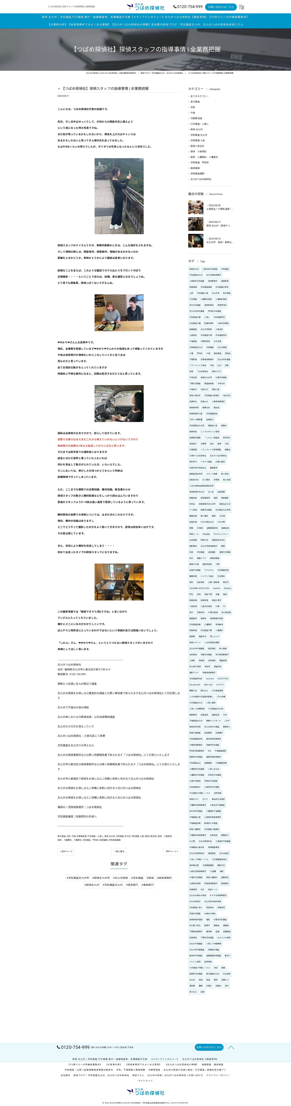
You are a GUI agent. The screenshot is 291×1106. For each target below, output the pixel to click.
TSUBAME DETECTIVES (199, 588)
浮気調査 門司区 (91, 840)
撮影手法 (221, 865)
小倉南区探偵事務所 (212, 817)
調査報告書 (209, 383)
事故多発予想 (195, 727)
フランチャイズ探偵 (197, 365)
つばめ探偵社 (202, 371)
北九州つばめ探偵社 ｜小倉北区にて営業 (81, 735)
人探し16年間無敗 (197, 709)
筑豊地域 (210, 908)
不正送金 (206, 534)
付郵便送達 (82, 836)
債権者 (216, 926)
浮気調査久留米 (222, 287)
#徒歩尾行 (132, 884)
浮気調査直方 (195, 787)
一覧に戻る (119, 851)
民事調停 (193, 889)
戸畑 (208, 353)
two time (210, 679)
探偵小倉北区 (151, 836)
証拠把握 (221, 492)
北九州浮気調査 (223, 359)
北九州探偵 (222, 347)
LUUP (227, 721)
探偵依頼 (193, 522)
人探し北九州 (213, 769)
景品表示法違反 (218, 799)
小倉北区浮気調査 (209, 269)
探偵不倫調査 (195, 733)
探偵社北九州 (224, 504)
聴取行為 (193, 691)
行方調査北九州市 (215, 709)
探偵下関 (208, 594)
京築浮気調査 (195, 914)
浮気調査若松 (221, 335)
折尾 (199, 594)
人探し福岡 (211, 703)
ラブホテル (209, 570)
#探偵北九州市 (101, 878)
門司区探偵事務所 (196, 751)
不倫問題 (193, 450)
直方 (191, 612)
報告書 (192, 986)
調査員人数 (212, 426)
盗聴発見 (225, 877)
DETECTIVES (222, 679)
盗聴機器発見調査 (213, 956)
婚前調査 (217, 353)
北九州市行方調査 (211, 727)
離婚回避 (193, 576)
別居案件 (219, 733)
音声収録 (217, 793)
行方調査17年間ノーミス (199, 968)
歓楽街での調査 (210, 823)
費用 (215, 980)
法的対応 (226, 395)
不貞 (225, 715)
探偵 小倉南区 (165, 836)
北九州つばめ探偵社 (201, 179)
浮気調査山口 (195, 763)
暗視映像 (193, 600)
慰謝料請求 (209, 323)
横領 (223, 968)
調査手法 (202, 636)
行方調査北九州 (195, 703)
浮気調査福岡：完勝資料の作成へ (77, 816)
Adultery (227, 588)
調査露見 (193, 618)
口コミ (205, 799)
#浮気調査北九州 (113, 884)
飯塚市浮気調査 (195, 956)
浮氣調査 (210, 347)
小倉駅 (192, 660)
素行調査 (62, 836)
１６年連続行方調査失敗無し (201, 697)
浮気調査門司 (219, 317)
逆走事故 (200, 582)
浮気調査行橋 (195, 317)
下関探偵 (193, 359)
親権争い (226, 727)
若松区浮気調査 (214, 775)
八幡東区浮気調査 (196, 769)
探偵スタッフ (195, 642)
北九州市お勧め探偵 (212, 901)
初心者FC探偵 (195, 667)
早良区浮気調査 (210, 781)
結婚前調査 (214, 558)
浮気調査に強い (195, 908)
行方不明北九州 (207, 522)
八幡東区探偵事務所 (197, 835)
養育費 (209, 932)
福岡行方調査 (225, 552)
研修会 (192, 504)
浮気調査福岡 (114, 840)
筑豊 (191, 371)
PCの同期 (221, 697)
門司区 (200, 353)
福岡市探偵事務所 (213, 757)
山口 (219, 365)
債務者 (226, 926)
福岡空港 (212, 853)
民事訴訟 (193, 402)
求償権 (216, 480)
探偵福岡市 (205, 498)
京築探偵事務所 (207, 359)
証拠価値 (208, 962)
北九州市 (215, 293)
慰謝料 (218, 986)
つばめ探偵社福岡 (211, 642)
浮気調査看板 (211, 414)
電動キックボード (213, 721)
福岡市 (203, 618)
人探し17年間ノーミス (198, 859)
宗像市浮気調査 (212, 745)
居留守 (207, 926)
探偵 (200, 980)
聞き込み (204, 691)
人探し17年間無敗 (213, 944)
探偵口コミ (194, 799)
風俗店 (216, 408)
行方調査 (193, 299)
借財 (191, 582)
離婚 (200, 986)
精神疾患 (193, 432)
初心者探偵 (226, 612)
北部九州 (204, 389)
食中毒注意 (194, 865)
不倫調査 (193, 341)
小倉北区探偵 (206, 606)
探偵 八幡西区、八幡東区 (70, 840)
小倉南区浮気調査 (196, 281)
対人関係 (206, 480)
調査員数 (193, 498)
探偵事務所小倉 (195, 414)
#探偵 (150, 878)
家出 (191, 558)
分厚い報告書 (213, 582)
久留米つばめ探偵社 (197, 456)
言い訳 (211, 492)
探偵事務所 (212, 281)
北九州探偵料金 (205, 841)
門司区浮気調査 (214, 311)
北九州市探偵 (206, 329)
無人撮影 (204, 516)
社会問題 (193, 540)
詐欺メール (194, 534)
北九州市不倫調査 (196, 649)
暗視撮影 (225, 498)
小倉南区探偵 (195, 883)
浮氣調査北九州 (195, 347)
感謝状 (224, 426)
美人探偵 (225, 474)
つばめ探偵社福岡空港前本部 (201, 486)
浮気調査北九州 (195, 275)
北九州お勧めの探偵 (197, 895)
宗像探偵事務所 (208, 673)
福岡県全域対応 (218, 540)
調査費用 (213, 468)
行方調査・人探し (95, 836)
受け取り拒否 (195, 926)
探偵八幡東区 (211, 877)
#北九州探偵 (120, 878)
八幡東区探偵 (221, 299)
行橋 (217, 606)
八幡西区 (208, 624)
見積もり (225, 980)
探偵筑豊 (204, 600)
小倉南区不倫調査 (223, 841)
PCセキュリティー (221, 534)
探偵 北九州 (109, 836)
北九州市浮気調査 (196, 311)
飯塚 (225, 594)
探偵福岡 (104, 840)
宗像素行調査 (213, 950)
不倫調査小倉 (195, 817)
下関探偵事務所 (195, 932)
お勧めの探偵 (209, 914)
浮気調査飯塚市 (195, 739)
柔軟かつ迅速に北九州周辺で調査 (77, 683)
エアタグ (220, 685)
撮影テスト (194, 673)
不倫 (73, 836)
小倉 (191, 293)
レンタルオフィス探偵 (210, 432)
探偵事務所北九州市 (207, 504)
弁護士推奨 (220, 462)
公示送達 (217, 341)
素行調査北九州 (212, 974)
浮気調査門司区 (195, 679)
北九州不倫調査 (195, 944)
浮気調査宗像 (195, 624)
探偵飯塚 (219, 624)
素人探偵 (227, 480)
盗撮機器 (227, 932)
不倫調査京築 (195, 823)
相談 (208, 980)
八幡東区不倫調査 (213, 811)
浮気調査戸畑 (206, 335)
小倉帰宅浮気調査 (211, 787)
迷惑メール (212, 889)
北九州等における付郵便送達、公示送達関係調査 (86, 716)
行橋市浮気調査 (220, 920)
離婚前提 (193, 516)
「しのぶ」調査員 (211, 438)
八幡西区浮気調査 (196, 775)
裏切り (227, 956)
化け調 (192, 841)
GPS (202, 889)
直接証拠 (204, 715)
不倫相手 (193, 389)
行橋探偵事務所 (195, 745)
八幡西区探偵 (206, 299)
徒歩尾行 (226, 438)
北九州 (192, 980)
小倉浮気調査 (223, 323)
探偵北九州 (194, 269)
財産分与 (204, 402)
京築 (227, 365)
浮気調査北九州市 (196, 426)
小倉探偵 (193, 606)
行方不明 (221, 522)
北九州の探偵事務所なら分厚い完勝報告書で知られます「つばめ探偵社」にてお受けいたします (114, 754)
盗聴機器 (208, 763)
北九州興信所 (195, 901)
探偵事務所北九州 (196, 492)
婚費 (223, 546)
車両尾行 (193, 444)
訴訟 (212, 444)
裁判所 (226, 582)
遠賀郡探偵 (209, 305)
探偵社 (228, 353)
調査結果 (223, 660)
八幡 (191, 353)
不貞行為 (221, 383)
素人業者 (223, 649)
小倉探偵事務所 (218, 402)
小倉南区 (193, 335)
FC (224, 606)
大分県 (222, 516)
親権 (191, 528)
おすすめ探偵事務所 (218, 895)
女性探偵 (213, 835)
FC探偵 (200, 528)
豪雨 (214, 516)
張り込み (193, 992)
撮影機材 (193, 546)
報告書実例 (194, 408)
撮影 (208, 920)
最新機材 (193, 715)
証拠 (202, 992)
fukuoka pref (194, 685)
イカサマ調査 (206, 462)
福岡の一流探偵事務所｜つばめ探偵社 (80, 807)
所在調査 (200, 552)
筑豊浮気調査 (195, 570)
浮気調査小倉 (202, 293)
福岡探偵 (225, 281)
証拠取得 (208, 733)
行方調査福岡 (217, 691)
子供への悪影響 (195, 420)
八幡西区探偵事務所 (197, 805)
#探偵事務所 (164, 878)
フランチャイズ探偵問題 (211, 450)
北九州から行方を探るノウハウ (76, 726)
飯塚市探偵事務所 (213, 739)
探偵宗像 (193, 630)
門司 (191, 594)
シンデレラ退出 (207, 576)
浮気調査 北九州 (123, 836)
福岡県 (192, 636)
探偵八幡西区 (195, 829)
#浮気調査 (137, 878)
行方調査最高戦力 (219, 859)
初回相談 (212, 649)
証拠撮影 (212, 552)
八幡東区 (219, 630)
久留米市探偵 (195, 781)
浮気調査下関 (206, 630)
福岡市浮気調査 (195, 757)
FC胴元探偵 (213, 612)
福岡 (215, 498)
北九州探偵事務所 (213, 275)
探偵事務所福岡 (195, 920)
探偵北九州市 (206, 377)
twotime (216, 588)
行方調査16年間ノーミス (199, 793)
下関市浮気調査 (207, 938)
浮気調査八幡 (195, 323)
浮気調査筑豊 (223, 570)
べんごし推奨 (195, 962)
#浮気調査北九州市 (78, 878)
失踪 (191, 552)
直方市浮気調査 (195, 811)
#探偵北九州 (92, 884)
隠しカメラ (214, 636)
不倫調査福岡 (220, 751)
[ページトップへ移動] (231, 1047)
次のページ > (172, 851)
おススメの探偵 (223, 938)
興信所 (207, 667)
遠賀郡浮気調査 (195, 974)
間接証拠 (215, 715)
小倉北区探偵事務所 (197, 871)
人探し (207, 317)
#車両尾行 (148, 884)
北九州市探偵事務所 (209, 546)
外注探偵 (226, 974)
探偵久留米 (216, 600)
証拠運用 (193, 938)
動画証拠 (225, 528)
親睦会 (227, 450)
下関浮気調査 (195, 383)
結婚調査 (193, 329)
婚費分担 (206, 408)
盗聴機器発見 (212, 528)
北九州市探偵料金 (196, 853)
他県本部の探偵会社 (197, 468)
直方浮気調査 (195, 305)
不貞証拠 (193, 377)
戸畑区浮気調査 (195, 877)
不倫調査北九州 (195, 721)
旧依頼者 (212, 660)
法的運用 (193, 655)
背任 (216, 968)
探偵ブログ (216, 371)
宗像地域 (221, 908)
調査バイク (201, 558)
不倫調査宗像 (221, 763)
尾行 (227, 986)
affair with (208, 685)
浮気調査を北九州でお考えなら (76, 745)
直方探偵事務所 (222, 655)
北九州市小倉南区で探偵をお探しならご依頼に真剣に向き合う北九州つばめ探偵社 (106, 778)
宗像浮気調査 (206, 655)
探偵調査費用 (213, 847)
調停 (219, 444)
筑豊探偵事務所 (210, 883)
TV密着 (213, 871)
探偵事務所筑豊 (216, 618)
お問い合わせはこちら (221, 7)
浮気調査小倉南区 (211, 395)
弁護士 (209, 986)
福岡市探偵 (207, 564)
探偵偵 (201, 660)
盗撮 (217, 932)
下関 (217, 564)
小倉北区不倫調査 (217, 805)
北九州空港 (224, 853)
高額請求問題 (195, 438)
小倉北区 (219, 329)
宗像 (217, 594)
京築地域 (200, 612)
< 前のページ (66, 851)
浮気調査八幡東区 (211, 829)
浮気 (68, 836)
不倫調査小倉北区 (196, 847)
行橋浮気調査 (221, 377)
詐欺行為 (204, 540)
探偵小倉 (215, 389)
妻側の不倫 (194, 564)
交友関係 (221, 576)
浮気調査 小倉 (137, 836)
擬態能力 (225, 835)
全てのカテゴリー (200, 96)
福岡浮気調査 (206, 510)
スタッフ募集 (211, 474)
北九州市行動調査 (196, 950)
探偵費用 (225, 883)
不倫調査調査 (208, 865)
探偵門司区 (222, 305)
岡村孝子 (193, 462)
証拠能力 (210, 420)
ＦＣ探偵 (193, 510)
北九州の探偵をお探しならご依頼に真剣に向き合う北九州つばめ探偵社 (99, 788)
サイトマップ (145, 1081)
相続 (221, 871)
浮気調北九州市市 (223, 510)
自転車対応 (194, 480)
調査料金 (217, 667)
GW (209, 751)
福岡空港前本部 (195, 474)
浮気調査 (225, 269)
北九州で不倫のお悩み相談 (73, 707)
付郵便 (203, 444)
